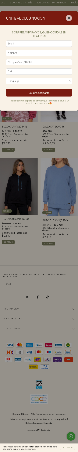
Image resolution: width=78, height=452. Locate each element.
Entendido (67, 448)
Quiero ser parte (39, 92)
